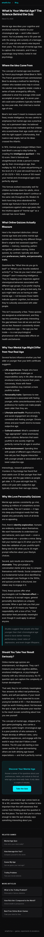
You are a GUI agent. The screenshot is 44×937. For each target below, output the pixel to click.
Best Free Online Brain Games (16, 912)
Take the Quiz (22, 789)
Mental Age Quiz (14, 842)
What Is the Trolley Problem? (15, 891)
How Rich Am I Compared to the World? (19, 902)
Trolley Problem (12, 874)
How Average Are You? (14, 853)
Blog (16, 3)
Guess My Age (14, 863)
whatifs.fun (6, 3)
